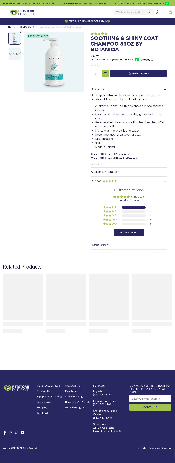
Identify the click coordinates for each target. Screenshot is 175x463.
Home (11, 27)
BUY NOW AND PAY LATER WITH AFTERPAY (139, 3)
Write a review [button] (129, 232)
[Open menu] (5, 12)
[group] (54, 62)
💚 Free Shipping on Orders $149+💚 (87, 21)
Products (25, 27)
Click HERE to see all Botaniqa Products (114, 158)
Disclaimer (167, 448)
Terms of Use (154, 448)
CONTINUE (150, 407)
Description (98, 89)
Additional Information (105, 171)
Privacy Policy (141, 448)
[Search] (149, 12)
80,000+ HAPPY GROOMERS (84, 3)
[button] (99, 33)
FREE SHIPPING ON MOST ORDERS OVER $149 (28, 3)
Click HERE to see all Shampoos (110, 153)
